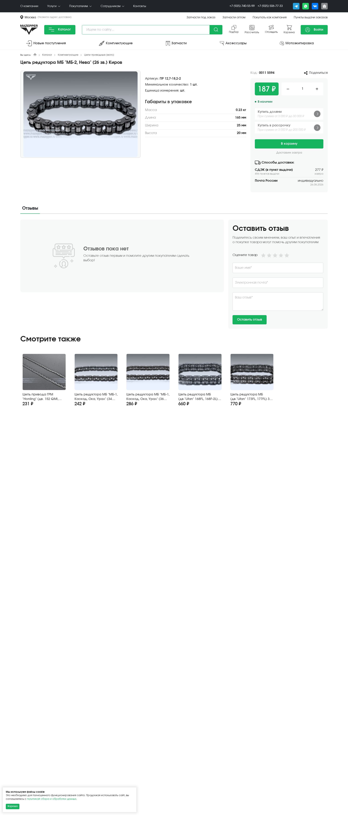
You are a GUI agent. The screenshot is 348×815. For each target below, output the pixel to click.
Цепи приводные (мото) (99, 55)
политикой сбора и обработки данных (51, 799)
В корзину (289, 143)
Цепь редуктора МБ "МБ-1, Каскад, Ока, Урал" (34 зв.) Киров (96, 397)
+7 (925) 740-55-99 (242, 6)
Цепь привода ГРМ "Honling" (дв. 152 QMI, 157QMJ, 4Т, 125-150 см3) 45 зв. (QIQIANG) (42, 397)
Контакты (139, 6)
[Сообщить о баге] (324, 6)
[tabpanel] (174, 274)
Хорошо (12, 806)
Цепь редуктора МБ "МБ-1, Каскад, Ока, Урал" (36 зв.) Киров (147, 397)
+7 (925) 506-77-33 (270, 6)
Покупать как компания (270, 17)
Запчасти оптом (234, 17)
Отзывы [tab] (30, 208)
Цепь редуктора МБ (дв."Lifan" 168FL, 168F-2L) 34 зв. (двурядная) (198, 397)
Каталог (64, 29)
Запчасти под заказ (201, 17)
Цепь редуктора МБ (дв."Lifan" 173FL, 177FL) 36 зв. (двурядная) (250, 397)
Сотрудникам (111, 6)
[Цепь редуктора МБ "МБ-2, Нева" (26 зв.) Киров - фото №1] (80, 114)
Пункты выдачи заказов (311, 17)
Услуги (52, 6)
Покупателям (79, 6)
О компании (29, 6)
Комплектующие (68, 55)
